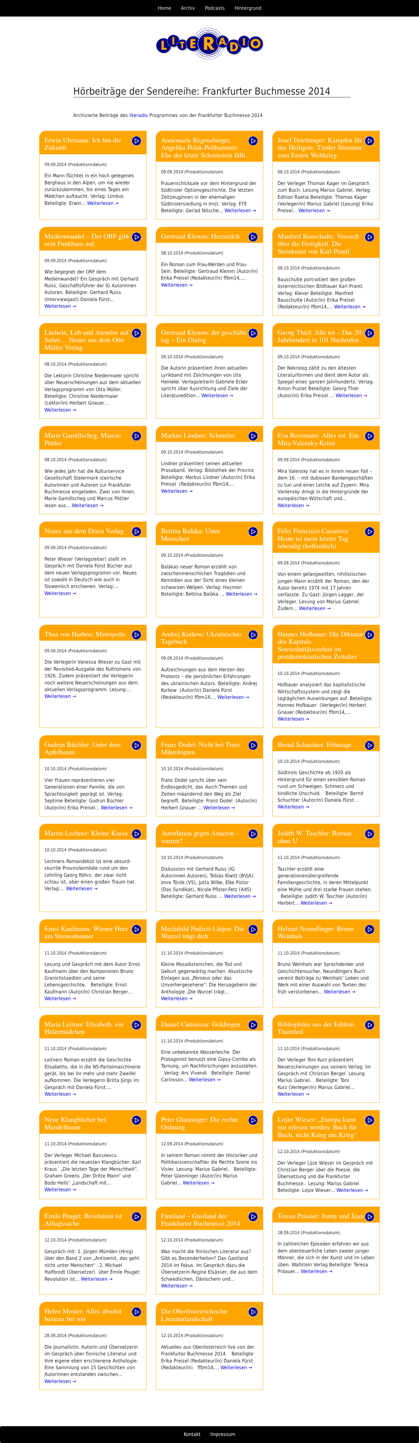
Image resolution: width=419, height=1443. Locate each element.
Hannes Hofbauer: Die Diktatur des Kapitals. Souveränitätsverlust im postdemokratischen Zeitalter (320, 645)
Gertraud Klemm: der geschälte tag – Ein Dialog (204, 335)
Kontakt (192, 1434)
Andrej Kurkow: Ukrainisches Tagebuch (201, 637)
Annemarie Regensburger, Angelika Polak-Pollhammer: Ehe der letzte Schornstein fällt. (204, 147)
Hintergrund (248, 8)
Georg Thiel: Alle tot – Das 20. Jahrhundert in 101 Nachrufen (320, 335)
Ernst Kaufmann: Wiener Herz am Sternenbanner (86, 932)
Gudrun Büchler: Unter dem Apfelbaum (82, 748)
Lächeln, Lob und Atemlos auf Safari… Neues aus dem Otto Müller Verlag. (86, 339)
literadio (139, 115)
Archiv (188, 8)
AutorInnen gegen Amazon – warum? (200, 836)
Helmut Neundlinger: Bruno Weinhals (316, 932)
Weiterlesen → (102, 203)
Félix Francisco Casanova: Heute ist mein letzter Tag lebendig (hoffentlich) (313, 538)
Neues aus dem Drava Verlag (84, 530)
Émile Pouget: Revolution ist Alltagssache (83, 1219)
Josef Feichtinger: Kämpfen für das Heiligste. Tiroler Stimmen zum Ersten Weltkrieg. (320, 147)
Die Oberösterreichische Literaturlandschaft (194, 1314)
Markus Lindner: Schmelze (198, 434)
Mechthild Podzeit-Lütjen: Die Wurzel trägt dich (202, 932)
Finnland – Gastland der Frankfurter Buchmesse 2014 (200, 1219)
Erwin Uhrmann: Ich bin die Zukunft (82, 143)
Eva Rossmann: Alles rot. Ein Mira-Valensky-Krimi (318, 438)
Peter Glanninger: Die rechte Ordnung (199, 1122)
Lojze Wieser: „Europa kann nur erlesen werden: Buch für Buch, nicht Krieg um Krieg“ (317, 1126)
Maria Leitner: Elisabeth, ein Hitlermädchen (83, 1027)
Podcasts (215, 8)
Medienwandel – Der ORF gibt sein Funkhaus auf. (86, 239)
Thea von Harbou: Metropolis (84, 633)
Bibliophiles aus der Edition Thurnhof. (316, 1027)
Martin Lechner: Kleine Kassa (86, 832)
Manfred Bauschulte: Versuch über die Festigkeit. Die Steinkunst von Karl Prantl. (318, 243)
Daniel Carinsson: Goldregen (200, 1023)
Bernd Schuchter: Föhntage (315, 744)
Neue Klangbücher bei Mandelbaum (75, 1122)
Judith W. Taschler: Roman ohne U (315, 836)
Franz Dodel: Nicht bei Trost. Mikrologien (201, 748)
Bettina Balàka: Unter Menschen (190, 534)
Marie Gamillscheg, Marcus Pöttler (82, 438)
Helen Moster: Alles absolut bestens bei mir (82, 1314)
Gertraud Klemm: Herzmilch (200, 235)
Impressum (222, 1434)
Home (164, 8)
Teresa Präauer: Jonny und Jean (320, 1215)
